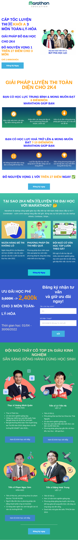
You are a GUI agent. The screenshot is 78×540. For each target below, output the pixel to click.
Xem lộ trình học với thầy (20, 439)
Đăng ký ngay (39, 186)
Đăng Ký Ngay (12, 65)
